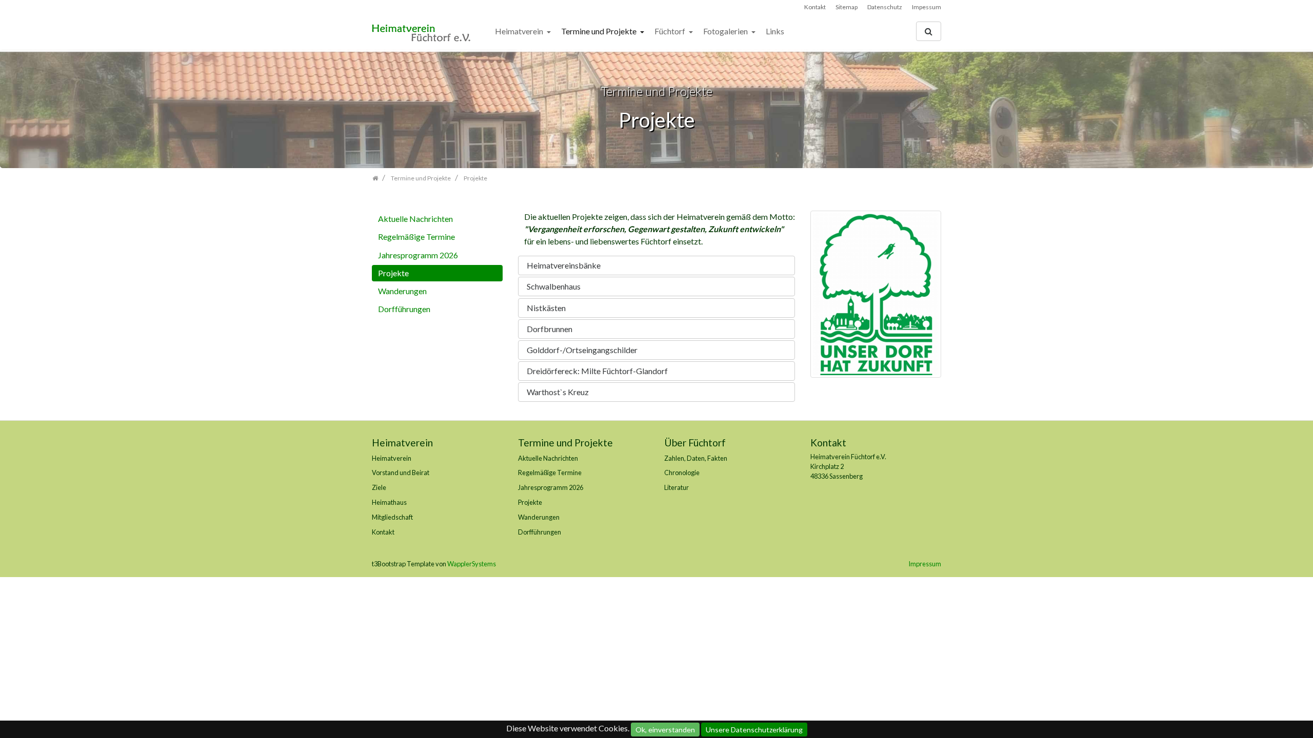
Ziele (379, 487)
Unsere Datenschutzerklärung (754, 729)
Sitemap (846, 7)
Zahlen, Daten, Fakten (695, 458)
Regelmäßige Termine (416, 236)
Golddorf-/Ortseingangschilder (582, 350)
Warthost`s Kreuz (558, 392)
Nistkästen (546, 308)
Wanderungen (402, 291)
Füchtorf (670, 31)
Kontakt (815, 7)
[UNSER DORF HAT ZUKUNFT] (875, 297)
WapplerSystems (471, 564)
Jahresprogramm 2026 (418, 255)
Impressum (924, 564)
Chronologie (682, 472)
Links (775, 31)
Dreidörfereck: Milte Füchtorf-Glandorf (597, 371)
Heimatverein (520, 31)
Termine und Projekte (599, 31)
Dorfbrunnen (549, 329)
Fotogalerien (726, 31)
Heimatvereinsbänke (564, 265)
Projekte (393, 273)
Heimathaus (389, 502)
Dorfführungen (404, 309)
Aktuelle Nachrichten (415, 218)
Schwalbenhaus (554, 286)
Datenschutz (884, 7)
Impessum (926, 7)
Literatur (676, 487)
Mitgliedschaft (392, 517)
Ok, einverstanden (665, 729)
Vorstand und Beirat (400, 472)
